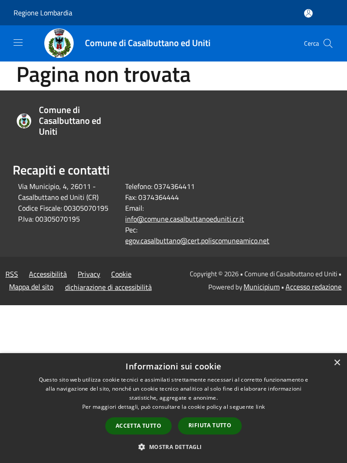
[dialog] (173, 408)
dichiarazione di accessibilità (108, 287)
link (260, 407)
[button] (173, 446)
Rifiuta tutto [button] (209, 425)
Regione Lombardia (43, 12)
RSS (11, 274)
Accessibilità (48, 274)
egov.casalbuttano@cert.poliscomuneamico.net (197, 240)
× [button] (336, 362)
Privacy (89, 274)
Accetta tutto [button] (138, 426)
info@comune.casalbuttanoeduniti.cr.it (184, 218)
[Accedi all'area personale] (308, 13)
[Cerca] (328, 43)
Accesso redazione (314, 286)
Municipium (262, 286)
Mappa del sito (31, 286)
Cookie (121, 274)
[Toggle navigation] (18, 42)
